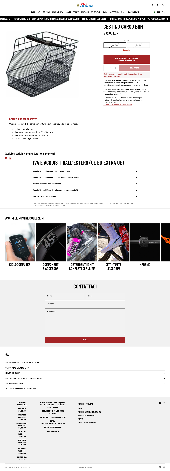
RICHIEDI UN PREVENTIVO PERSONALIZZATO (127, 59)
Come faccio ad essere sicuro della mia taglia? (23, 378)
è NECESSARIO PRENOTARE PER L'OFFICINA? (20, 388)
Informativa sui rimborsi (86, 415)
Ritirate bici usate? (12, 373)
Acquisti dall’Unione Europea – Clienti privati (85, 171)
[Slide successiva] (162, 246)
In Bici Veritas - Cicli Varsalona (20, 467)
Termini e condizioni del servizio (89, 412)
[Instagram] (10, 158)
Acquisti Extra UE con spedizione (85, 184)
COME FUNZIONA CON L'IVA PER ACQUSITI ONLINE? (22, 362)
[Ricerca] (152, 5)
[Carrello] (162, 5)
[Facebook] (6, 158)
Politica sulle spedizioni (87, 422)
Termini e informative (85, 467)
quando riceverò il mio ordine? (17, 367)
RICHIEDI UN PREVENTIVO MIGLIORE (118, 104)
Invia (85, 340)
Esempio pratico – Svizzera (85, 196)
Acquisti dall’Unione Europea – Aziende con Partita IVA (85, 177)
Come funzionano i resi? (14, 383)
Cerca (80, 408)
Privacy (80, 419)
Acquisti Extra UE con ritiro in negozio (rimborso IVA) (85, 190)
